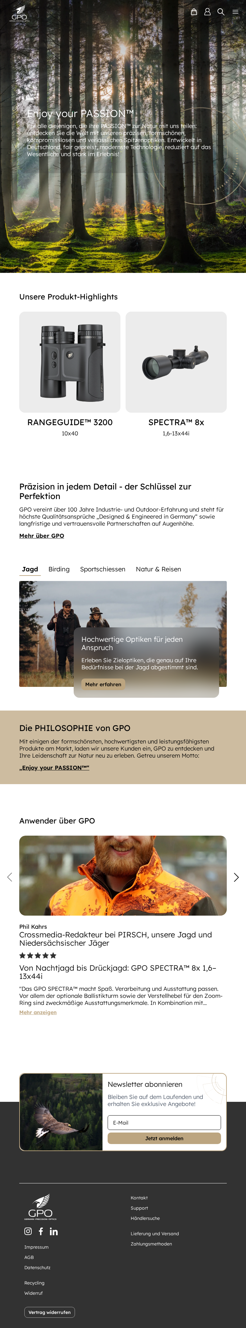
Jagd (30, 569)
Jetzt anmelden (164, 1138)
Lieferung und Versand (155, 1234)
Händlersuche (145, 1218)
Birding (59, 569)
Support (139, 1208)
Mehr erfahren (103, 684)
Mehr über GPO (41, 535)
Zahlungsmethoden (151, 1244)
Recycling (34, 1283)
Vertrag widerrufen (50, 1312)
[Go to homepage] (19, 13)
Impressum (36, 1247)
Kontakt (139, 1198)
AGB (29, 1257)
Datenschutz (37, 1267)
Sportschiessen (103, 569)
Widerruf (33, 1293)
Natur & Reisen (158, 569)
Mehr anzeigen (38, 1012)
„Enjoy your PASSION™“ (54, 767)
